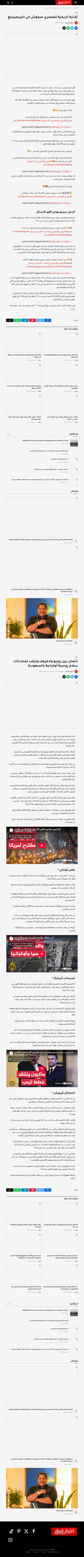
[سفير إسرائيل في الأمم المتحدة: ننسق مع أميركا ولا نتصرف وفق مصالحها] (60, 1243)
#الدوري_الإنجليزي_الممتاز (56, 231)
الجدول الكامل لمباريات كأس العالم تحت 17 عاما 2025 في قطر (24, 387)
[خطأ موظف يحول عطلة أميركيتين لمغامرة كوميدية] (23, 1212)
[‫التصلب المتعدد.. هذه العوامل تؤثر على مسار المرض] (74, 471)
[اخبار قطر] (64, 2)
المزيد (8, 434)
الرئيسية (75, 8)
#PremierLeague (21, 231)
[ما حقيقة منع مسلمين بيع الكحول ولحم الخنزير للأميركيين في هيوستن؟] (60, 1274)
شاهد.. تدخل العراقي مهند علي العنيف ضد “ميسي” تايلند (62, 418)
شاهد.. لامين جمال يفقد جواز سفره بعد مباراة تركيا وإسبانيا (25, 418)
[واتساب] (68, 28)
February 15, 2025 (60, 127)
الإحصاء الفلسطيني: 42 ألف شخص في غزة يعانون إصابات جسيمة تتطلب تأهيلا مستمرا (39, 479)
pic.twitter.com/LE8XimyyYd (32, 196)
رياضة (76, 12)
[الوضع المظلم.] (12, 2)
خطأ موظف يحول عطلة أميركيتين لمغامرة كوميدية (25, 1226)
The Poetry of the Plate (64, 641)
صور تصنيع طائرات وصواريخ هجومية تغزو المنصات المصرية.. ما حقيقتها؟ (26, 1257)
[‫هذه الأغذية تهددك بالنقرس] (74, 461)
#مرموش (45, 120)
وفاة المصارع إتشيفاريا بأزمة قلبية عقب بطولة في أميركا (24, 356)
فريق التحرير (69, 22)
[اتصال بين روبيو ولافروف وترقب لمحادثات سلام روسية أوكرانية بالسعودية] (42, 705)
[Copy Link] (64, 28)
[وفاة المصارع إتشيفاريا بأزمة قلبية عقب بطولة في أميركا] (23, 342)
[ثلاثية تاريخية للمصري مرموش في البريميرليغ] (42, 56)
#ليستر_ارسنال (36, 231)
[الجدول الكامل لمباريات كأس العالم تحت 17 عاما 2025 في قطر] (23, 373)
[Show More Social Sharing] (60, 28)
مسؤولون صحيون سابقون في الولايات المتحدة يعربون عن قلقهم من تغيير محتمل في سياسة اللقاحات (42, 591)
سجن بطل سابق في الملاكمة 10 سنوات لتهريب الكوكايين (61, 387)
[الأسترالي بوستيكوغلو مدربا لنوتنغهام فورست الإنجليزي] (60, 342)
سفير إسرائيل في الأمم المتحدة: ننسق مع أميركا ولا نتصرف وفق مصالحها (62, 1257)
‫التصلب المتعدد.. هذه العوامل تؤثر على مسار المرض (51, 469)
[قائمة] (75, 2)
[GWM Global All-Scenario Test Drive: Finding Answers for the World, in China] (74, 443)
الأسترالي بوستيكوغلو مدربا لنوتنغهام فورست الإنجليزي (61, 356)
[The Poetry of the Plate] (42, 618)
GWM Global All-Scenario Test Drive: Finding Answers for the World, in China (45, 441)
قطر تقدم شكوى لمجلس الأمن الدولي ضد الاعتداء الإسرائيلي (26, 1288)
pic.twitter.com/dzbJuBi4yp (27, 120)
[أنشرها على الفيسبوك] (76, 28)
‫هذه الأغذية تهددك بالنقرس (59, 459)
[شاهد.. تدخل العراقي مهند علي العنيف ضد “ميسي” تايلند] (60, 404)
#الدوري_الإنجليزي (59, 120)
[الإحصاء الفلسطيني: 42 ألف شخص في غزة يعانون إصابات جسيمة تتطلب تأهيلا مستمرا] (74, 482)
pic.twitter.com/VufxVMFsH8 (56, 266)
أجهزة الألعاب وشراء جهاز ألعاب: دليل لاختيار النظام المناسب (48, 451)
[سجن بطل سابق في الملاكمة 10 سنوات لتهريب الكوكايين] (60, 373)
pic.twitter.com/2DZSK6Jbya (58, 235)
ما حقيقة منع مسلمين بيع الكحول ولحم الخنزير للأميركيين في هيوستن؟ (61, 1288)
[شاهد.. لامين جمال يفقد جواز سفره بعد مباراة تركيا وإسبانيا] (23, 404)
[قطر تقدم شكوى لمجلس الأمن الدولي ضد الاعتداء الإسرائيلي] (23, 1274)
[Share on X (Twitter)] (72, 28)
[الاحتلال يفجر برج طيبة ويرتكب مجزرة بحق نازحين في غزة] (60, 1212)
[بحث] (8, 2)
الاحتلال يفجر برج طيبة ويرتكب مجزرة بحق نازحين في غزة (61, 1226)
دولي (76, 657)
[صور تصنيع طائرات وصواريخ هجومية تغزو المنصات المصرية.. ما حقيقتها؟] (23, 1243)
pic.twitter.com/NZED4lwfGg (58, 165)
